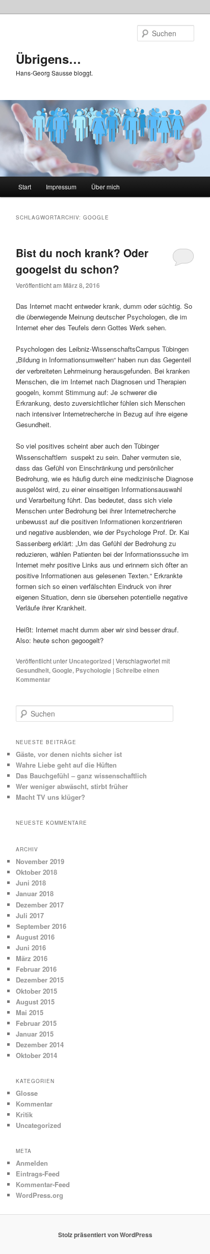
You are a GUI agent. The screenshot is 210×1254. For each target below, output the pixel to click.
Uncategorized (90, 661)
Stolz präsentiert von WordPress (105, 1234)
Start (24, 186)
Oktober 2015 (36, 991)
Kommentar (34, 1104)
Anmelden (32, 1163)
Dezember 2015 (40, 980)
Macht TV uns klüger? (50, 797)
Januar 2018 (35, 893)
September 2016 (41, 926)
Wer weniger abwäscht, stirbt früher (72, 786)
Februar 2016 (36, 969)
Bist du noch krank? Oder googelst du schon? (82, 261)
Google (62, 670)
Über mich (105, 186)
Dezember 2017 (40, 904)
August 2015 (35, 1001)
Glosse (27, 1093)
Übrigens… (48, 58)
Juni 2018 (31, 883)
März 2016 (31, 958)
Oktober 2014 (36, 1055)
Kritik (24, 1114)
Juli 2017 (30, 915)
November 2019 (40, 861)
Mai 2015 (29, 1012)
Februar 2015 (36, 1023)
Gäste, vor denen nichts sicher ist (69, 754)
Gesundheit (32, 670)
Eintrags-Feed (38, 1173)
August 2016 (35, 937)
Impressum (61, 186)
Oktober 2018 (36, 872)
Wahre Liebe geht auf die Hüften (66, 765)
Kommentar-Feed (43, 1184)
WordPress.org (39, 1195)
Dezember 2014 (40, 1044)
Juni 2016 (31, 947)
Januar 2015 (35, 1034)
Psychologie (93, 670)
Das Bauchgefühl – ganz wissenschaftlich (81, 775)
